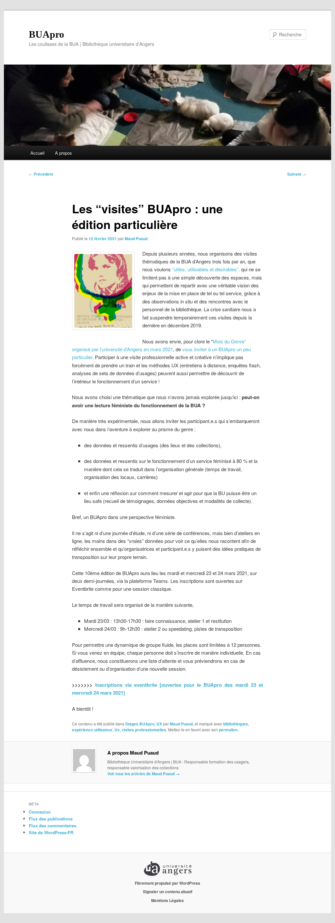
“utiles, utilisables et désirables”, (206, 269)
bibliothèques (235, 724)
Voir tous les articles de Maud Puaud (143, 774)
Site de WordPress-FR (51, 832)
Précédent (41, 174)
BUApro (46, 34)
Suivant (296, 174)
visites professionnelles (144, 730)
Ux (117, 730)
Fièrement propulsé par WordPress (167, 883)
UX (159, 724)
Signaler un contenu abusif (167, 891)
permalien (228, 730)
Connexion (40, 812)
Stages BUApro (139, 724)
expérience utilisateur (92, 730)
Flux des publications (51, 819)
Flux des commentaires (52, 825)
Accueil (37, 153)
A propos (63, 153)
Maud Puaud (136, 238)
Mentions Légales (167, 900)
